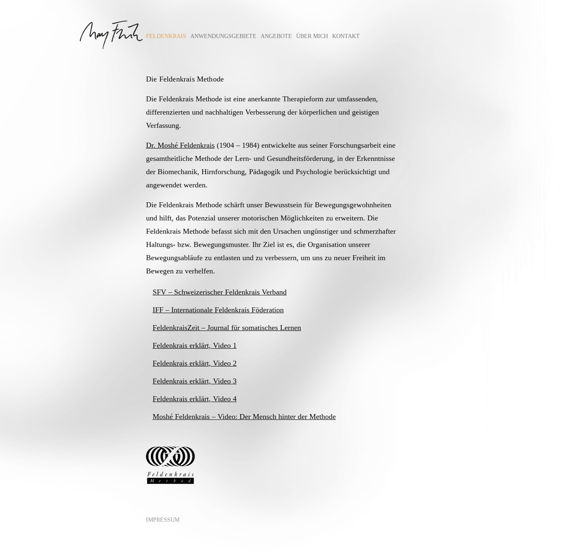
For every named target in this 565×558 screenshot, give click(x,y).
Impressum (163, 520)
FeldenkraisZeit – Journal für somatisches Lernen (227, 327)
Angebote (276, 36)
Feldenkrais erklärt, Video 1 (195, 345)
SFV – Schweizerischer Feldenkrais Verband (220, 292)
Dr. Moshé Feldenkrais (180, 145)
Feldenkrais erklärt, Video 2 (195, 363)
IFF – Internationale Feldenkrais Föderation (218, 310)
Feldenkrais (166, 36)
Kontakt (346, 36)
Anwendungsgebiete (223, 36)
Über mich (312, 36)
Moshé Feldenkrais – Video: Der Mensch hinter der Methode (244, 416)
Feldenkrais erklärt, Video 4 (195, 399)
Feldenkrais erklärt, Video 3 (195, 381)
